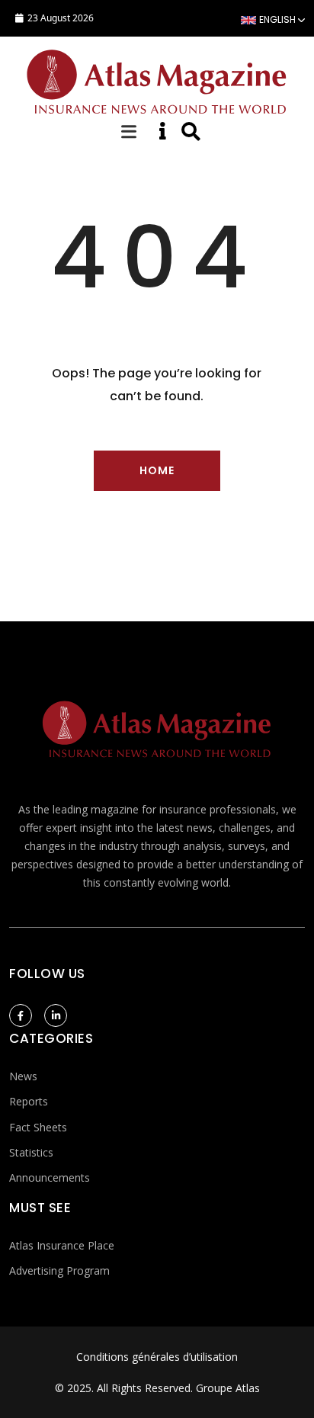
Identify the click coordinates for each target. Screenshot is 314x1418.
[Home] (157, 79)
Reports (28, 1101)
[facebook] (20, 1015)
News (23, 1076)
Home (157, 470)
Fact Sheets (38, 1127)
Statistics (31, 1152)
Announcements (49, 1177)
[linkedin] (55, 1015)
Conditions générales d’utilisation (157, 1356)
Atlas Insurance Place (61, 1245)
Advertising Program (59, 1270)
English (277, 19)
